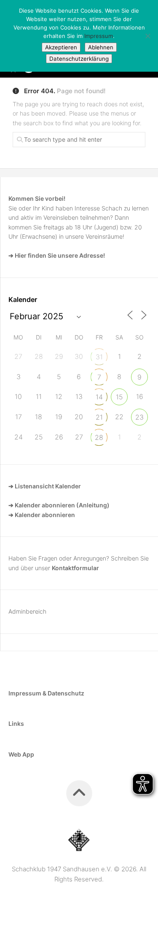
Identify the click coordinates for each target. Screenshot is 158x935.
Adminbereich (27, 611)
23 (139, 417)
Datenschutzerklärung (79, 58)
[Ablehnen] (147, 36)
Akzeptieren (61, 47)
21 (99, 417)
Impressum (98, 35)
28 (99, 437)
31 (99, 357)
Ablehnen (100, 47)
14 (99, 397)
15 (119, 397)
